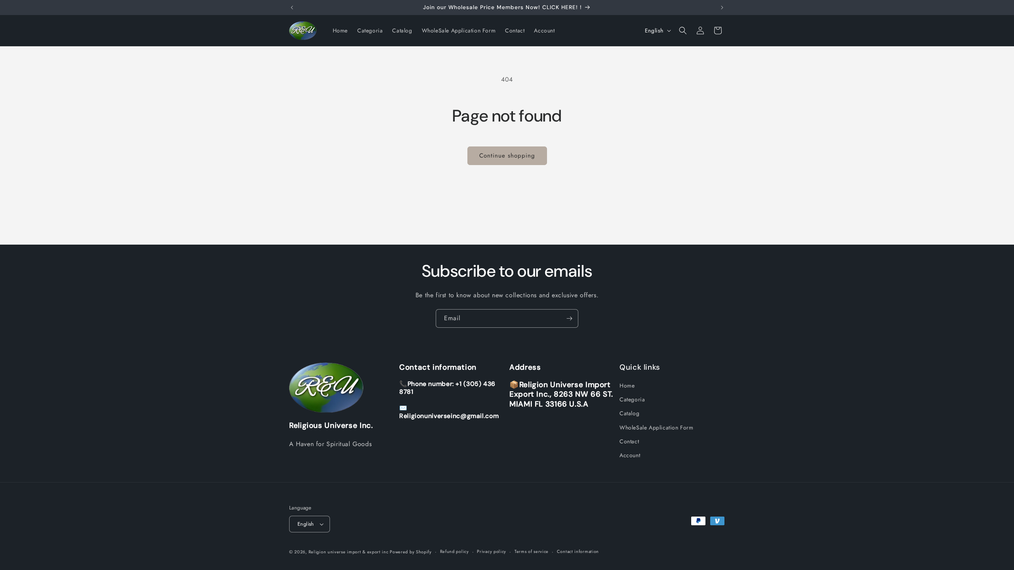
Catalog (629, 413)
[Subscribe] (569, 318)
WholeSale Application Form (656, 427)
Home (627, 386)
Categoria (632, 399)
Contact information (578, 551)
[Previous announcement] (292, 7)
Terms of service (532, 551)
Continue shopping (507, 155)
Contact (629, 441)
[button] (683, 30)
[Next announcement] (722, 7)
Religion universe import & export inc (349, 552)
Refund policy (454, 551)
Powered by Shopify (411, 552)
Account (629, 455)
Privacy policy (491, 551)
